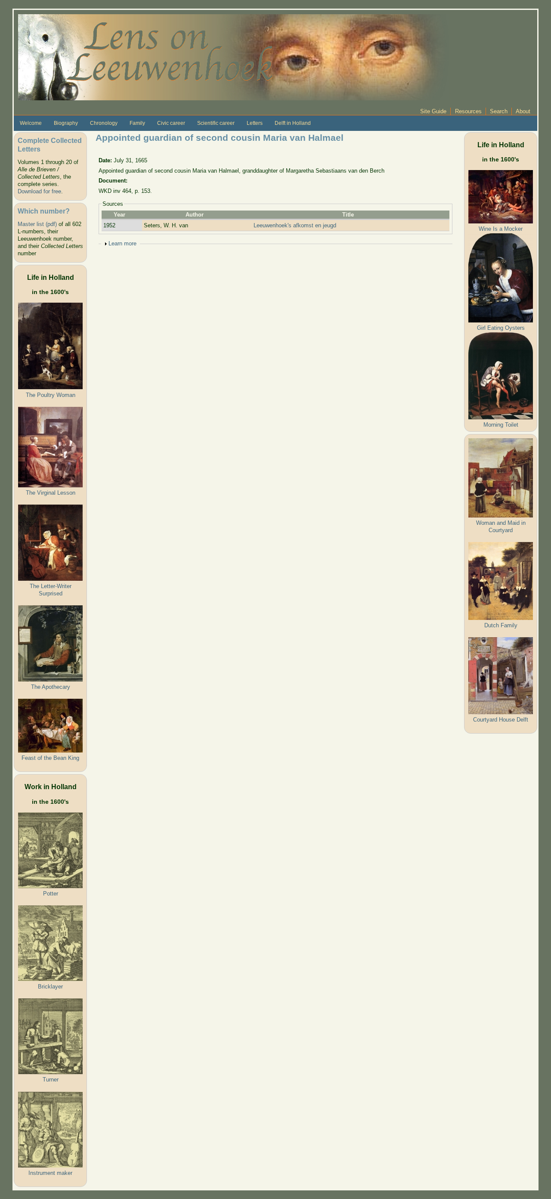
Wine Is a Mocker (501, 229)
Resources (468, 111)
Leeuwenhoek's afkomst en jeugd (295, 225)
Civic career (171, 123)
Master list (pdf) (37, 224)
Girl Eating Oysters (501, 328)
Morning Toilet (500, 424)
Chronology (104, 123)
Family (137, 123)
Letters (255, 123)
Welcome (31, 123)
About (523, 111)
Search (499, 111)
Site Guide (433, 111)
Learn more (122, 243)
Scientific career (216, 123)
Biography (66, 123)
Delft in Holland (293, 123)
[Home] (233, 56)
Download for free (39, 191)
